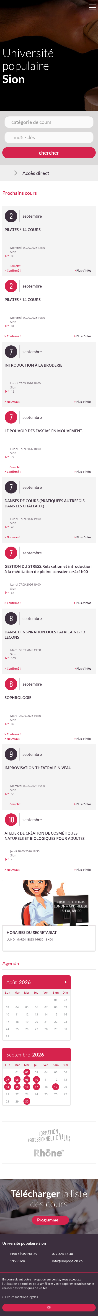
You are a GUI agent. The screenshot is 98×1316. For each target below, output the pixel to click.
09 (26, 1080)
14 (7, 1087)
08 (17, 1080)
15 (17, 1087)
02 (26, 1072)
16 (26, 1087)
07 (7, 1080)
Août (18, 982)
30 (26, 1101)
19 (55, 1087)
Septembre (25, 1055)
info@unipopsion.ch (67, 1261)
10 (36, 1080)
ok (49, 1307)
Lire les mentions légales (21, 1297)
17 (36, 1087)
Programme (47, 1220)
